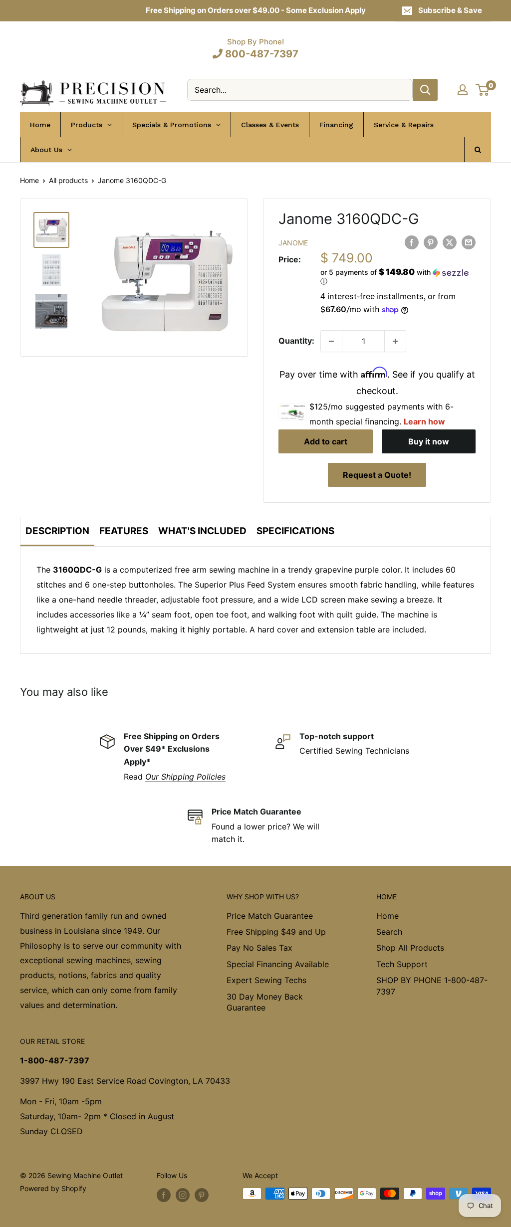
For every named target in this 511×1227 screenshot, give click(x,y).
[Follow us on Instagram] (183, 1195)
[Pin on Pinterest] (431, 241)
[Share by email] (469, 241)
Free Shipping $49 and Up (276, 932)
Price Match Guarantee (270, 916)
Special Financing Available (278, 964)
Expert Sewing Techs (266, 980)
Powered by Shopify (53, 1188)
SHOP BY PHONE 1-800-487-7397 (432, 985)
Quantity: (296, 341)
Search (389, 932)
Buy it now (428, 441)
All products (68, 180)
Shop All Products (410, 948)
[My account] (463, 89)
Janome (293, 242)
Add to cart (325, 441)
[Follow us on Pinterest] (202, 1195)
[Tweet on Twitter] (450, 241)
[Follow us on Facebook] (164, 1195)
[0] (483, 90)
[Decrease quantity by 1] (331, 341)
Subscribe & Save (450, 10)
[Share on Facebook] (412, 241)
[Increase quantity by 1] (395, 341)
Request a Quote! (377, 475)
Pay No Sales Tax (259, 948)
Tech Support (402, 964)
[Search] (425, 90)
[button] (398, 276)
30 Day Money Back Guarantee (265, 1002)
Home (29, 180)
